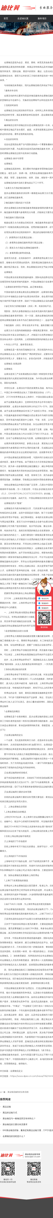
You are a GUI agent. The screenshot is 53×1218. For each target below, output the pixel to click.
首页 (6, 18)
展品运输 (28, 237)
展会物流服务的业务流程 (18, 1092)
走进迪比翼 (22, 18)
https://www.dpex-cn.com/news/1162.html (31, 1076)
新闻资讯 (24, 32)
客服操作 (45, 603)
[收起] (44, 588)
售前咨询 (45, 598)
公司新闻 (34, 32)
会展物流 (8, 62)
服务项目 (42, 18)
